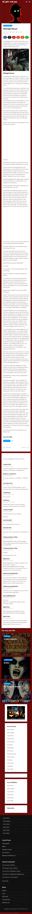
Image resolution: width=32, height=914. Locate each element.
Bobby (3, 846)
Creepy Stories (10, 738)
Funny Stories (10, 763)
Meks (17, 908)
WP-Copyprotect (15, 913)
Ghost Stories (10, 735)
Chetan (9, 913)
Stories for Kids (11, 741)
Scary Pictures (10, 797)
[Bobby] (16, 668)
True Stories (10, 744)
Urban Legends (10, 732)
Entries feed (5, 896)
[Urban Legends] (16, 644)
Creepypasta (10, 766)
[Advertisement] (16, 142)
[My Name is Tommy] (16, 691)
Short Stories (10, 751)
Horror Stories (10, 729)
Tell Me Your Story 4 (8, 25)
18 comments (19, 32)
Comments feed (6, 899)
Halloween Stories (8, 659)
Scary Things (10, 800)
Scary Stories (7, 636)
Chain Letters (10, 769)
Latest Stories (7, 683)
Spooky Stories (11, 757)
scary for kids (5, 32)
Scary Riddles (10, 747)
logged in (12, 459)
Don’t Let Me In (5, 852)
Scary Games (10, 794)
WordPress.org (5, 902)
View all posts (6, 440)
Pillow (15, 868)
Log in (3, 893)
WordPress (26, 908)
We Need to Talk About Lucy (9, 855)
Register (4, 890)
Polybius (13, 865)
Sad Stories (10, 760)
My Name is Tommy (7, 849)
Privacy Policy (5, 881)
